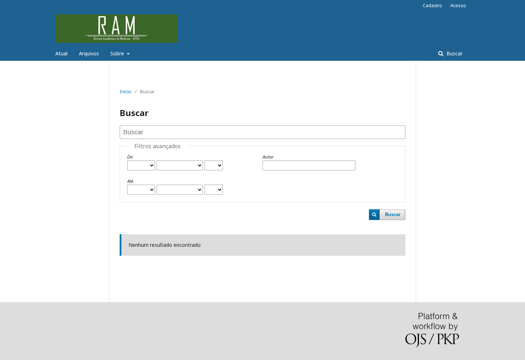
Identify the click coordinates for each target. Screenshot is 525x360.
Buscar (453, 53)
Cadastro (432, 5)
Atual (61, 53)
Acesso (458, 5)
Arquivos (89, 53)
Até (130, 181)
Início (125, 91)
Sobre (117, 53)
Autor (268, 157)
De (129, 157)
